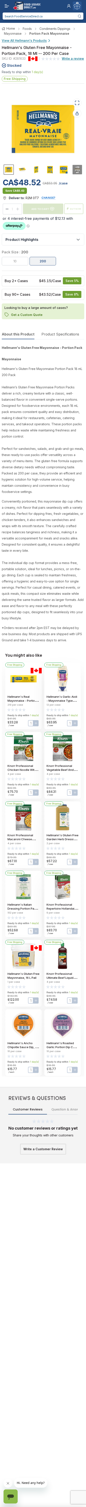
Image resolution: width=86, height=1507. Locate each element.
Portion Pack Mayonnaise (49, 33)
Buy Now (75, 208)
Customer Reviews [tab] (28, 1109)
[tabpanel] (43, 494)
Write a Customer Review (43, 1149)
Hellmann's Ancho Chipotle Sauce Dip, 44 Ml (23, 1047)
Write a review (73, 58)
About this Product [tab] (18, 334)
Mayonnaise (13, 33)
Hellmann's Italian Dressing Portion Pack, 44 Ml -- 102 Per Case (22, 908)
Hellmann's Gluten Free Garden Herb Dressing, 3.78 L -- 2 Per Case (63, 839)
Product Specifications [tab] (60, 334)
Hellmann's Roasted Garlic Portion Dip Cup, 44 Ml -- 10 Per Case (62, 1047)
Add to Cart (40, 209)
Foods (27, 29)
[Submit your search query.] (79, 16)
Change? (48, 197)
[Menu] (5, 5)
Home (10, 28)
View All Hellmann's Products (24, 40)
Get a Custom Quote (27, 315)
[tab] (9, 170)
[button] (69, 6)
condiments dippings (54, 29)
